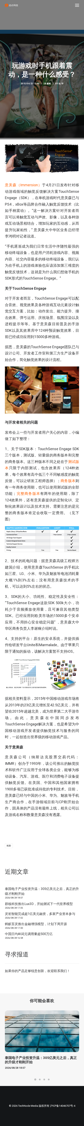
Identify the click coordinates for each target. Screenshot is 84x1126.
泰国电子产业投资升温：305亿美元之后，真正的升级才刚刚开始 (42, 891)
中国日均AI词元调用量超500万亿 (29, 934)
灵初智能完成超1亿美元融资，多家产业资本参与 (40, 914)
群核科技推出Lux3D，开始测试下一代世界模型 (39, 904)
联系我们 (60, 971)
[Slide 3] (44, 1079)
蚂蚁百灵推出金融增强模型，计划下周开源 (36, 924)
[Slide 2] (40, 1079)
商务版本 (68, 481)
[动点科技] (11, 5)
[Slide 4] (48, 1079)
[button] (77, 5)
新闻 (49, 83)
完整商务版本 (28, 493)
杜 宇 (61, 83)
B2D (9, 845)
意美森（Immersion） (23, 185)
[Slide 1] (35, 1079)
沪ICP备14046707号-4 (62, 1105)
